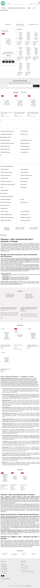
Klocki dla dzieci (5, 429)
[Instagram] (3, 576)
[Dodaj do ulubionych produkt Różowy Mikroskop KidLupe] (18, 473)
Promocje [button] (15, 92)
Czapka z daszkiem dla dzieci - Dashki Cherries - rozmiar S (6, 113)
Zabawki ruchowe (5, 457)
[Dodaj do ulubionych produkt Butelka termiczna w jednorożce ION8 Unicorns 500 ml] (22, 48)
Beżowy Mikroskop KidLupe (24, 485)
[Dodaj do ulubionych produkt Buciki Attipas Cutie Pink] (25, 329)
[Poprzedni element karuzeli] (1, 555)
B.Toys (36, 268)
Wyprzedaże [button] (23, 92)
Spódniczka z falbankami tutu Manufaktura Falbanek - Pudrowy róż (33, 346)
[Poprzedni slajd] (2, 16)
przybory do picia (27, 504)
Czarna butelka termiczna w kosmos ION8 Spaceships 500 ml (28, 42)
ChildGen (20, 269)
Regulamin (23, 564)
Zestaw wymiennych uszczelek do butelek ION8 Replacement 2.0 (28, 58)
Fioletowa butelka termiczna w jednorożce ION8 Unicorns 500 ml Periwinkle (35, 42)
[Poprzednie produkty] (3, 101)
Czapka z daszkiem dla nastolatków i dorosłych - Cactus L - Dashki (8, 53)
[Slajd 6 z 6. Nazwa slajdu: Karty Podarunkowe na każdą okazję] (20, 16)
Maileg (20, 268)
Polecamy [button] (20, 469)
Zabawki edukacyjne (5, 388)
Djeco (17, 269)
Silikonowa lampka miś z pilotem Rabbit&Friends (6, 369)
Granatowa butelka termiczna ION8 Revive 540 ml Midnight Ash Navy (28, 73)
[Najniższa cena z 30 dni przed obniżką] (12, 57)
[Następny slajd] (37, 16)
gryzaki (28, 505)
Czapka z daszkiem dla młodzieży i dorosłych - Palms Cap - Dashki (19, 113)
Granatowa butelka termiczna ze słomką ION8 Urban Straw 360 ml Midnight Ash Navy (36, 58)
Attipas (24, 269)
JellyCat (8, 269)
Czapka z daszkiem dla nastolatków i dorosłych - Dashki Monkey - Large (33, 113)
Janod (23, 268)
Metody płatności (24, 569)
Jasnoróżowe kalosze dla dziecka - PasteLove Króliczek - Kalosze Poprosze (6, 346)
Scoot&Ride (32, 268)
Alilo (6, 269)
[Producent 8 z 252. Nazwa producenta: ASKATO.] (14, 554)
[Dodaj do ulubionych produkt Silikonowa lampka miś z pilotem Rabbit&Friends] (11, 353)
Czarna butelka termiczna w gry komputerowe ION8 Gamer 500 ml (20, 42)
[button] (38, 8)
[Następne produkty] (37, 101)
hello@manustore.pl (4, 571)
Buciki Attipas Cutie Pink (18, 345)
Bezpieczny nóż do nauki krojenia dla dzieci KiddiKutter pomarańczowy (5, 486)
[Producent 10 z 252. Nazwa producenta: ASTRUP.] (33, 554)
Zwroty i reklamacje (24, 567)
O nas (2, 581)
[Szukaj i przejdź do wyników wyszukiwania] (25, 3)
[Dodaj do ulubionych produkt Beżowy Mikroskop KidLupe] (28, 473)
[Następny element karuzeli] (39, 555)
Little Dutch (27, 268)
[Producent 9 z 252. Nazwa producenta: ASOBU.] (24, 554)
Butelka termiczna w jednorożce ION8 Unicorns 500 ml (20, 58)
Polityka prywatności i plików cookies (27, 571)
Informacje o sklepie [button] (5, 578)
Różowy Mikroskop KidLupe (14, 485)
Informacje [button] (23, 561)
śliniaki (5, 505)
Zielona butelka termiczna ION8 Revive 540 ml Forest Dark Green (20, 73)
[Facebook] (1, 576)
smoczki (31, 505)
